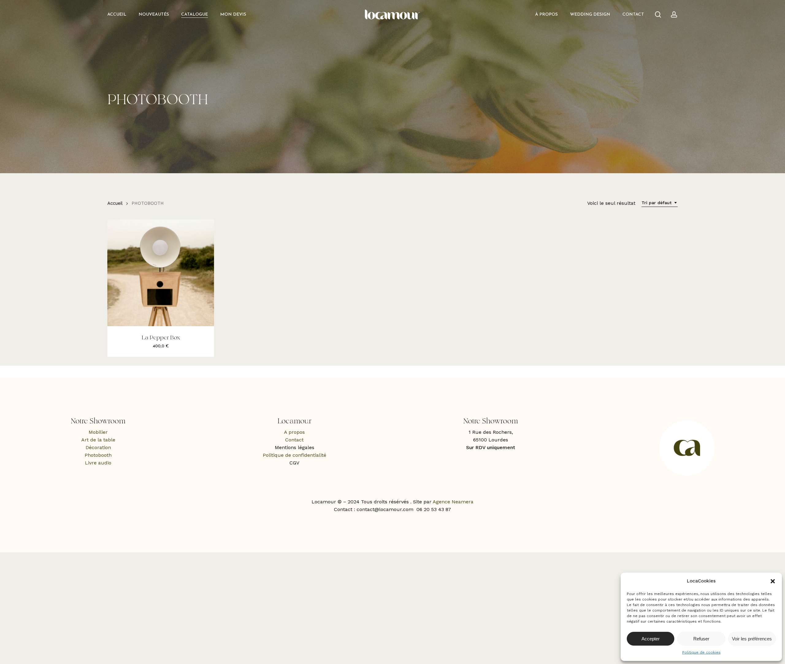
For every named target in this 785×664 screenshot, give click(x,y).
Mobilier (98, 432)
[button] (773, 581)
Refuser (701, 638)
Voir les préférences (752, 638)
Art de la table (98, 440)
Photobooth (98, 455)
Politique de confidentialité (294, 455)
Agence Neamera (453, 502)
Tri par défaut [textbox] (656, 202)
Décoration (98, 447)
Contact (294, 440)
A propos (294, 432)
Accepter (650, 638)
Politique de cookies (701, 652)
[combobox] (659, 202)
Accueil (114, 203)
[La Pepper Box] (160, 272)
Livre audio (98, 463)
